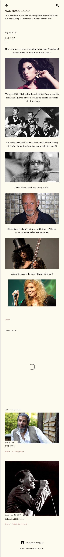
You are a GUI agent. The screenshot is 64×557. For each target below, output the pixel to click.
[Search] (57, 5)
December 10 (14, 519)
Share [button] (7, 319)
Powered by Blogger (34, 543)
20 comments (18, 451)
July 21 (10, 446)
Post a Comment (19, 524)
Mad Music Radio (17, 10)
